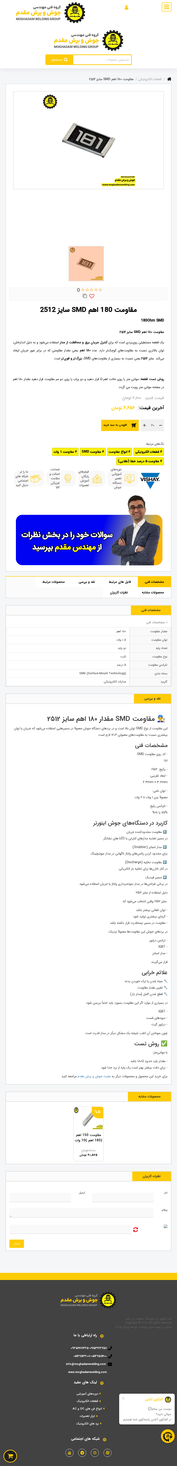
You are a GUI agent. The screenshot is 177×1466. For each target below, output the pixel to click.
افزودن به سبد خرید (115, 425)
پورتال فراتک (122, 1327)
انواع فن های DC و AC (87, 1409)
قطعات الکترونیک (87, 1401)
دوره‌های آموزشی (87, 1394)
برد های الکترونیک (87, 1423)
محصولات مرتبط (53, 581)
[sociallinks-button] (107, 1453)
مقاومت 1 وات (64, 451)
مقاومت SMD (91, 451)
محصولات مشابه (153, 592)
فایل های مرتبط (120, 581)
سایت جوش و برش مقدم (94, 1076)
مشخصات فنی (154, 581)
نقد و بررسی (87, 581)
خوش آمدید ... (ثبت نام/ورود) (105, 7)
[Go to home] (169, 78)
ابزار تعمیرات (87, 1416)
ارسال (17, 1243)
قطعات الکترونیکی (147, 451)
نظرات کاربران (119, 592)
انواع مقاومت (118, 451)
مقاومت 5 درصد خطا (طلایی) (138, 461)
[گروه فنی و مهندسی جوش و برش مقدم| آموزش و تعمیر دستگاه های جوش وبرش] (50, 12)
